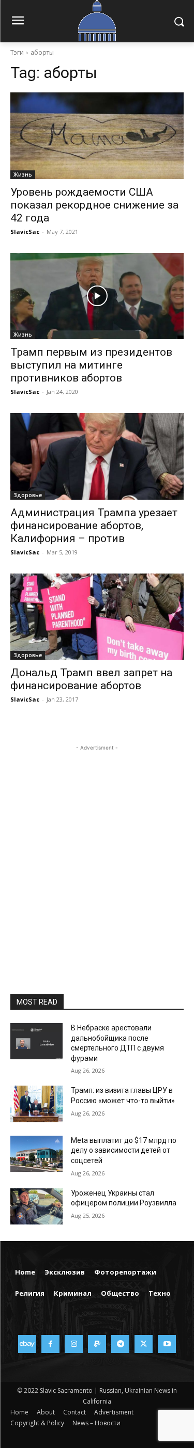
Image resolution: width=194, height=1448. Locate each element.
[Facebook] (50, 1344)
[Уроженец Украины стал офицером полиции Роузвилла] (36, 1206)
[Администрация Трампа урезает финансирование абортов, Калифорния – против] (97, 456)
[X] (144, 1344)
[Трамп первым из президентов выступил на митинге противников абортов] (97, 296)
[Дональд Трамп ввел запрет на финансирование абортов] (97, 617)
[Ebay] (27, 1344)
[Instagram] (74, 1344)
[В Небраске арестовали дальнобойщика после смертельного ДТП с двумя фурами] (36, 1041)
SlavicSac (24, 231)
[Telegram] (120, 1344)
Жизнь (22, 174)
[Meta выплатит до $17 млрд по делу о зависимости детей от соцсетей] (36, 1154)
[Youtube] (167, 1344)
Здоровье (27, 495)
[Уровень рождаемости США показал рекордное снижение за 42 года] (97, 135)
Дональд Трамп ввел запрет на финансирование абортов (91, 679)
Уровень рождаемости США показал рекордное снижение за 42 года (94, 205)
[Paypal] (97, 1344)
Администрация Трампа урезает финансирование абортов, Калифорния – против (93, 525)
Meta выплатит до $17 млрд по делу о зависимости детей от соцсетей (123, 1150)
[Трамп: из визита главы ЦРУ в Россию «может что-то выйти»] (36, 1104)
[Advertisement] (97, 850)
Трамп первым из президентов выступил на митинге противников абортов (91, 365)
